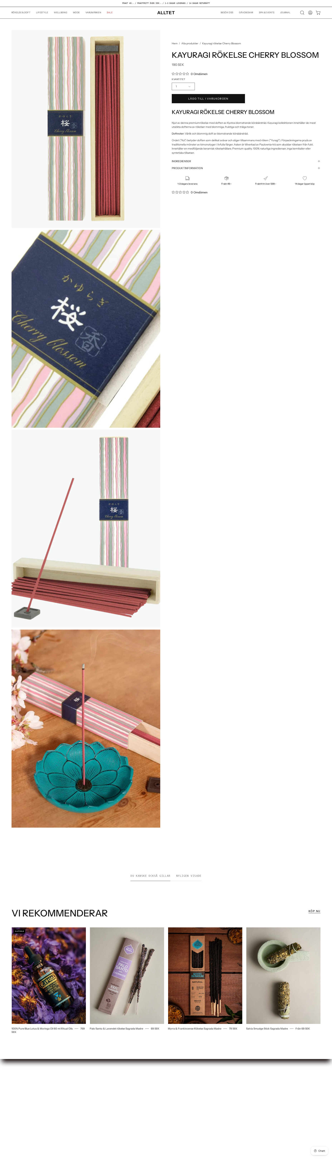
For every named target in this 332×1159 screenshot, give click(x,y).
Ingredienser (181, 161)
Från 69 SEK (302, 1028)
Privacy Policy (21, 1099)
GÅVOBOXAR (84, 1081)
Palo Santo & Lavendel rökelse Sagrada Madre (116, 1028)
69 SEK (155, 1028)
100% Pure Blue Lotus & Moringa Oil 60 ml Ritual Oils (42, 1028)
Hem (175, 43)
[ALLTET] (166, 12)
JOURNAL (82, 1093)
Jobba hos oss (21, 1074)
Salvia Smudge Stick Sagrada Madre (267, 1028)
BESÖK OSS (83, 1074)
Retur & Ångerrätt (24, 1087)
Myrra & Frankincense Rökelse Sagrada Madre (194, 1028)
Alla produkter (189, 43)
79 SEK (233, 1028)
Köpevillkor (19, 1093)
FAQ (14, 1081)
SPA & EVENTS (85, 1087)
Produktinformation (187, 168)
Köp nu (314, 911)
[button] (42, 12)
